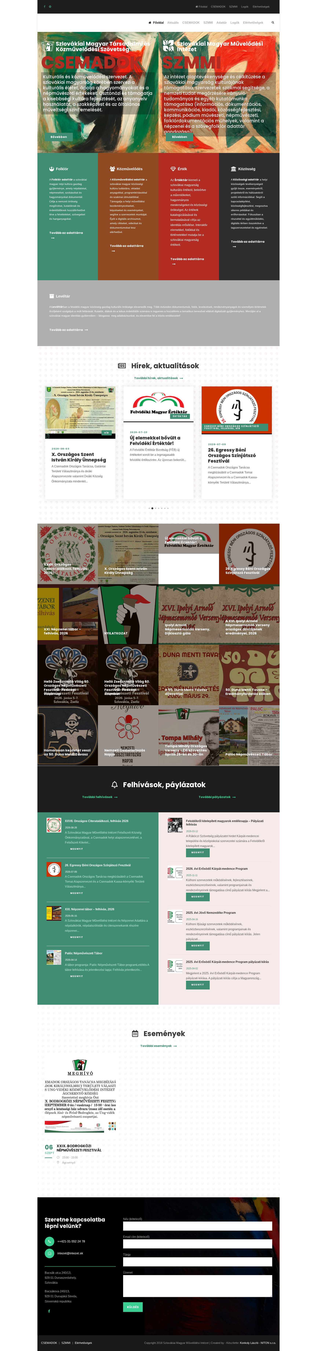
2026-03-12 (192, 831)
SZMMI (233, 6)
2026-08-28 (71, 827)
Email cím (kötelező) (136, 1236)
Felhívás (227, 428)
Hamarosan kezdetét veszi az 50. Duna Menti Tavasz (67, 752)
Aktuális (173, 22)
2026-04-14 (71, 960)
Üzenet (127, 1272)
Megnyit (76, 848)
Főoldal (202, 6)
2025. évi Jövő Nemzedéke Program (211, 912)
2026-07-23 (138, 432)
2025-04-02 (192, 968)
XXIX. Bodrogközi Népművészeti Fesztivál (79, 1148)
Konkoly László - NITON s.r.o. (258, 1342)
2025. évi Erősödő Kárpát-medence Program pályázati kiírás (227, 961)
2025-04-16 (192, 919)
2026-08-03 (60, 448)
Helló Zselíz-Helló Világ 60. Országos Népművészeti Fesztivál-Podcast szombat (127, 687)
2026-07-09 (217, 444)
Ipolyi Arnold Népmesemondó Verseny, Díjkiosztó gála (187, 629)
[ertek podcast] (50, 6)
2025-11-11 (192, 875)
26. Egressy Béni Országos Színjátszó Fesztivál (232, 455)
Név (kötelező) (132, 1219)
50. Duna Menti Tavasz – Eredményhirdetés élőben (248, 691)
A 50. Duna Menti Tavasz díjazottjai (186, 691)
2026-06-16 (71, 915)
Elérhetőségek (261, 6)
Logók (244, 6)
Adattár (221, 22)
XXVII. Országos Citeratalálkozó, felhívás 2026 (65, 568)
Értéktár (180, 416)
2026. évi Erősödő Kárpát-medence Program (217, 868)
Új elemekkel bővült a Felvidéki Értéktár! (155, 441)
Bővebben (59, 137)
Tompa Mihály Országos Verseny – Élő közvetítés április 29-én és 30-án (186, 750)
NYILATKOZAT (116, 633)
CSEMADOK (218, 6)
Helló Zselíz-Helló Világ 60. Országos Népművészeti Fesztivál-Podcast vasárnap (66, 687)
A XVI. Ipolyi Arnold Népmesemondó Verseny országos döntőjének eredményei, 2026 (247, 627)
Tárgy (127, 1254)
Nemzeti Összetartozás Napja (124, 752)
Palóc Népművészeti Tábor (248, 754)
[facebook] (44, 6)
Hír (106, 432)
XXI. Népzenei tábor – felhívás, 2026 (62, 631)
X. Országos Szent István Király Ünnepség (79, 457)
